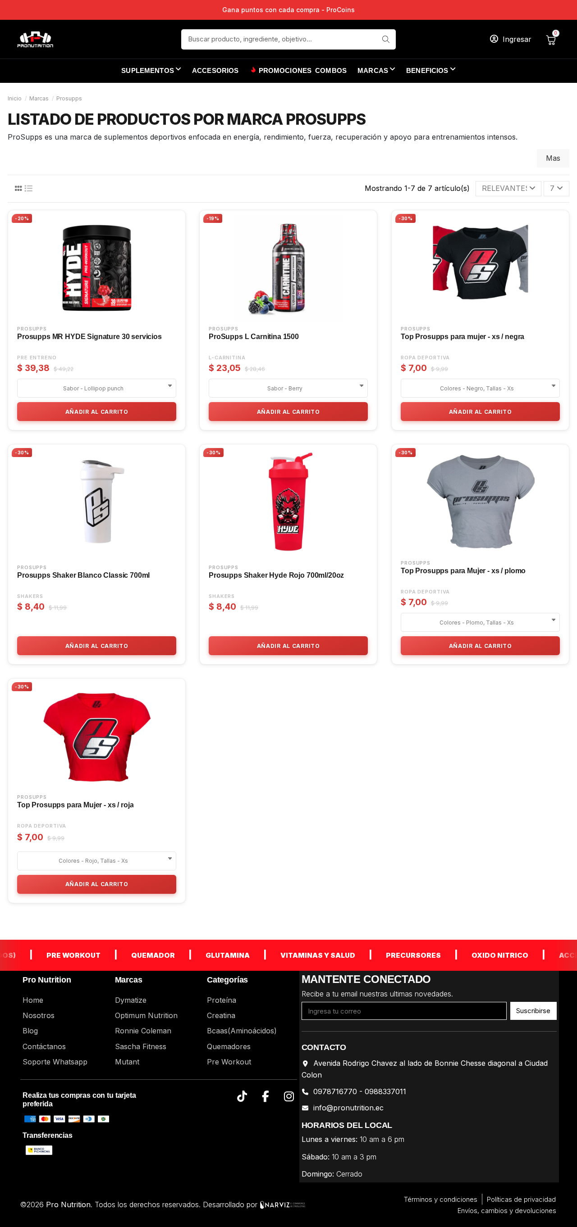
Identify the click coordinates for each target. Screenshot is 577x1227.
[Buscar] (386, 39)
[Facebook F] (265, 1096)
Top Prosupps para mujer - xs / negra (462, 336)
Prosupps (32, 328)
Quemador (136, 955)
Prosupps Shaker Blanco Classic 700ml (83, 575)
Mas (553, 158)
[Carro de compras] (552, 39)
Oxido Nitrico (483, 955)
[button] (431, 71)
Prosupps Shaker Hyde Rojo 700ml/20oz (276, 575)
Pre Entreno (37, 357)
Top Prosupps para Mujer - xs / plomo (463, 571)
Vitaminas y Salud (301, 955)
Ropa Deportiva (425, 357)
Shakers (30, 596)
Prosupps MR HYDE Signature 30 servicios (89, 336)
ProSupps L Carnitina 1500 (254, 336)
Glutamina (211, 955)
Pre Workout (57, 955)
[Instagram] (289, 1096)
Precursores (396, 955)
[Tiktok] (242, 1096)
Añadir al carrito (96, 411)
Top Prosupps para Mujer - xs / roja (75, 805)
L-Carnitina (227, 357)
